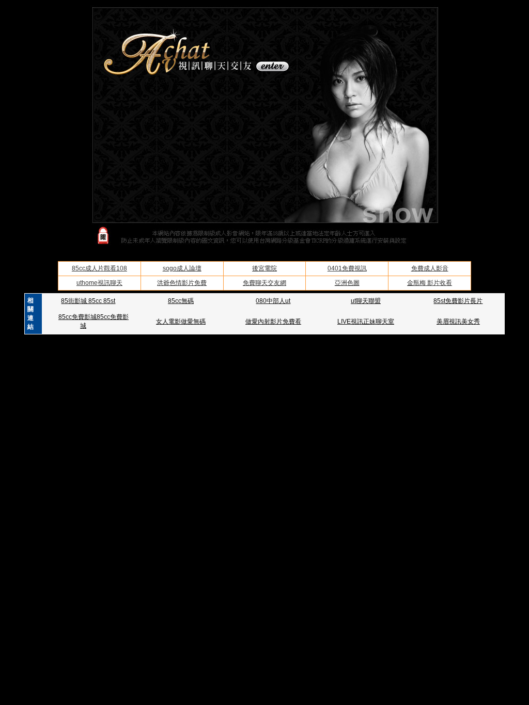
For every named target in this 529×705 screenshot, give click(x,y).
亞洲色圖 (347, 282)
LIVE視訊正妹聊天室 (365, 321)
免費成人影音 (429, 268)
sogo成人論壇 (182, 268)
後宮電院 (264, 268)
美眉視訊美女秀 (458, 321)
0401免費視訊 (347, 268)
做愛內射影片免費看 (273, 321)
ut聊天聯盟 (366, 301)
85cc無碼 (181, 301)
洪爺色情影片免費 (182, 282)
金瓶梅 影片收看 (429, 282)
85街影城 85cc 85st (88, 301)
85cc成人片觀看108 (99, 268)
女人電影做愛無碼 (181, 321)
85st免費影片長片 (458, 301)
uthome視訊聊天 (99, 282)
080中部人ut (273, 301)
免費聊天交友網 (264, 282)
